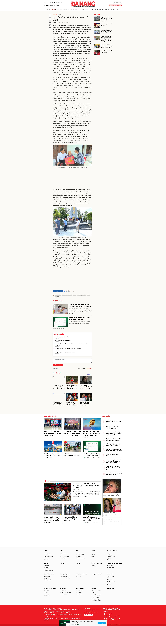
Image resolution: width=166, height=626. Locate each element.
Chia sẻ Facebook (58, 291)
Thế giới (91, 9)
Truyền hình (110, 574)
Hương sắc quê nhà (95, 595)
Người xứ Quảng (110, 567)
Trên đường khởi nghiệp (96, 600)
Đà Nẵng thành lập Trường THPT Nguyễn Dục (112, 427)
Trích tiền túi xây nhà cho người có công (107, 51)
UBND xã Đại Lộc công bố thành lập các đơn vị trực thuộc (68, 348)
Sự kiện (93, 556)
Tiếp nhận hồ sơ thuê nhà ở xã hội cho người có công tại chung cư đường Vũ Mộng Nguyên (107, 19)
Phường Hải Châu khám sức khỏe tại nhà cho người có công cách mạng (107, 46)
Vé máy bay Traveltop (108, 519)
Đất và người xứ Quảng (96, 590)
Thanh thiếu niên (63, 558)
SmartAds (76, 624)
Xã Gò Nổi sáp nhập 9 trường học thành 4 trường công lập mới (113, 468)
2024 (88, 295)
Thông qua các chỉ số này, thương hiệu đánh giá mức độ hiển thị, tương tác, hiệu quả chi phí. (79, 322)
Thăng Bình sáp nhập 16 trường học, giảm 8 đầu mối (114, 473)
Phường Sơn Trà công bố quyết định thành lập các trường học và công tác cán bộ (114, 433)
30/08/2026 (48, 5)
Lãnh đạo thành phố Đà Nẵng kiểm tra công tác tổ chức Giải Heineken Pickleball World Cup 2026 (86, 485)
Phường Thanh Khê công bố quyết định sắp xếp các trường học (113, 421)
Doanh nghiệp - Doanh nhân (65, 592)
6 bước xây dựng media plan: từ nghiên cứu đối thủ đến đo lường (91, 518)
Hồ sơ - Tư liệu (110, 565)
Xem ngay (101, 623)
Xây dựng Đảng (47, 553)
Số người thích (89, 368)
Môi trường (46, 565)
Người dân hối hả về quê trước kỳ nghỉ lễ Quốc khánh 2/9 (71, 518)
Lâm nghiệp (46, 594)
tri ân (74, 295)
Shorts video (110, 588)
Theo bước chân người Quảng (112, 9)
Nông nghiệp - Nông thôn (50, 588)
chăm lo (63, 295)
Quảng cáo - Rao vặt (96, 574)
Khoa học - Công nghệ (99, 9)
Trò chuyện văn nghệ (96, 599)
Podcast (94, 588)
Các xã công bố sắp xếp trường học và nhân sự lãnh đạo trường (114, 449)
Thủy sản (46, 592)
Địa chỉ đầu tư (62, 590)
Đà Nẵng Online (109, 614)
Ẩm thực (93, 553)
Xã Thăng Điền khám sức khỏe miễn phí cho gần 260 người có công (106, 31)
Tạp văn (109, 558)
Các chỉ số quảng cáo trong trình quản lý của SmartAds (79, 318)
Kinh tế (56, 9)
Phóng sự (109, 578)
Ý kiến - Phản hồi (63, 576)
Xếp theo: (79, 368)
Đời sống (82, 9)
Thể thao (87, 9)
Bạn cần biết (78, 576)
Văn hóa (109, 559)
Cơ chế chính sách (63, 594)
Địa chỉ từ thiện (47, 568)
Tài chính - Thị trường (80, 558)
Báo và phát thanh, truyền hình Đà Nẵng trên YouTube (113, 619)
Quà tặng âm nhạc (95, 597)
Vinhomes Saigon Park (108, 521)
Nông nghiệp (46, 590)
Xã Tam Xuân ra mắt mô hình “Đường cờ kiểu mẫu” (72, 454)
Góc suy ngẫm (79, 592)
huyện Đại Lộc (69, 295)
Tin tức (93, 592)
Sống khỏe (46, 567)
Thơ (108, 553)
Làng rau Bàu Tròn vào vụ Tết (62, 336)
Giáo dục (65, 9)
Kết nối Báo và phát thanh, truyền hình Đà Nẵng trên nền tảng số (111, 610)
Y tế (78, 9)
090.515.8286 (119, 5)
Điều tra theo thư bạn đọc (65, 578)
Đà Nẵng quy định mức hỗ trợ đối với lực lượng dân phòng (113, 439)
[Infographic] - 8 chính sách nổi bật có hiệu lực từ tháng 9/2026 (52, 455)
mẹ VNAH (57, 296)
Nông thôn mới (47, 595)
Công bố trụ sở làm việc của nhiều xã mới (64, 352)
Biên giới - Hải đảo (47, 579)
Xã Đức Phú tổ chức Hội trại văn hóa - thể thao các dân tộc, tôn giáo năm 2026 (72, 433)
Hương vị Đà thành (111, 581)
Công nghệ (94, 565)
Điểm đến (93, 554)
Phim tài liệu (109, 579)
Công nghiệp (78, 556)
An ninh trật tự (47, 576)
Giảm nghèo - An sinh (64, 556)
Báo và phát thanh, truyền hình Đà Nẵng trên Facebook (113, 617)
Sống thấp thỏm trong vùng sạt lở (62, 340)
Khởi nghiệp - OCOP (80, 554)
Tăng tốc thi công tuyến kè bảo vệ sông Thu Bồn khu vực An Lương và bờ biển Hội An (113, 461)
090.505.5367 (113, 5)
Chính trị (49, 9)
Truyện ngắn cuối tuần (96, 594)
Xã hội (53, 9)
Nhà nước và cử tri (47, 558)
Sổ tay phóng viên (79, 594)
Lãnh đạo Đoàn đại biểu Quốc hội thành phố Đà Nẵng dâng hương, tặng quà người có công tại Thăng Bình (106, 39)
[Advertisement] (72, 178)
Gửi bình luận (57, 364)
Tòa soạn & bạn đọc (65, 574)
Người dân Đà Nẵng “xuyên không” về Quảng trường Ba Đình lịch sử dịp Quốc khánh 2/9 (91, 434)
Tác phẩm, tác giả (111, 556)
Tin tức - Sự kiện (110, 576)
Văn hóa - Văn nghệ (72, 9)
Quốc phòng (46, 578)
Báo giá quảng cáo (88, 614)
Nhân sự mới (46, 559)
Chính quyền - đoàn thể (48, 556)
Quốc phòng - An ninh (49, 574)
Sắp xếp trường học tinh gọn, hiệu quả (113, 455)
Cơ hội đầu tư (63, 588)
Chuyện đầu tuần (79, 590)
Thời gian (83, 368)
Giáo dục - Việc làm (64, 553)
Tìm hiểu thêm (96, 457)
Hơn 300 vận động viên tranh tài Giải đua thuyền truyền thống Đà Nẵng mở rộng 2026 (52, 519)
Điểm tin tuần (110, 583)
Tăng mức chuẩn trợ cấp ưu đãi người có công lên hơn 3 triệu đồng (80, 305)
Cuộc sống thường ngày (49, 570)
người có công (57, 295)
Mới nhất (57, 5)
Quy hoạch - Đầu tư (80, 553)
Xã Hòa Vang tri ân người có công (106, 24)
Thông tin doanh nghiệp (81, 574)
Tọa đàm (109, 584)
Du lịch (60, 9)
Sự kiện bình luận (80, 588)
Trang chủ (55, 14)
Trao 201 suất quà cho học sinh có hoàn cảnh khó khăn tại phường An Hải (53, 433)
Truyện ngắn (109, 554)
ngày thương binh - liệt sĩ (81, 295)
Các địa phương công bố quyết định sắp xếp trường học (113, 444)
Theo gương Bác (47, 554)
